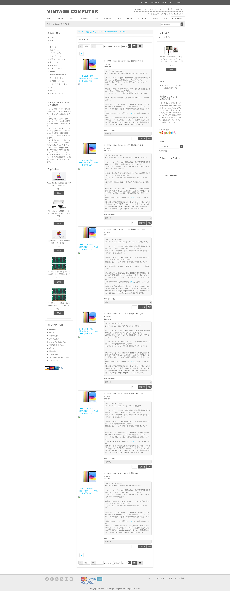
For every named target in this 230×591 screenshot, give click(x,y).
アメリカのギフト (56, 93)
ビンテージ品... (55, 53)
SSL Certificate (171, 176)
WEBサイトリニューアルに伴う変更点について (172, 86)
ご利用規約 (83, 18)
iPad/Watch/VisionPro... (59, 75)
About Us (52, 329)
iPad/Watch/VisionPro (108, 32)
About (61, 18)
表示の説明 (53, 336)
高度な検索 (163, 151)
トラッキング (54, 360)
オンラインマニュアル (57, 342)
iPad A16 (122, 32)
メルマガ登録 (54, 339)
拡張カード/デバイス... (58, 59)
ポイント (52, 348)
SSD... (52, 43)
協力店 (51, 332)
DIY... (52, 87)
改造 (119, 18)
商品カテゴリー (92, 32)
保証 (96, 18)
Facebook (52, 579)
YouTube (57, 579)
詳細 (149, 138)
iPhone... (53, 71)
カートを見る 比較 (85, 81)
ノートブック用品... (57, 68)
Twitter (47, 579)
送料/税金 (107, 18)
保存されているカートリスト (162, 2)
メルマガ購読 (164, 129)
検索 (165, 18)
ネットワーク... (55, 56)
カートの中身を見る (167, 9)
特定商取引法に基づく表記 (59, 357)
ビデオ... (53, 40)
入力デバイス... (55, 62)
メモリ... (53, 37)
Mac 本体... (54, 65)
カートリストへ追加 (86, 76)
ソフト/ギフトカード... (58, 84)
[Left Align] (134, 46)
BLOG (129, 18)
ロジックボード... (56, 78)
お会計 (178, 2)
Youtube (142, 18)
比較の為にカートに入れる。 (89, 78)
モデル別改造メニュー (57, 345)
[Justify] (140, 46)
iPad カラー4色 (109, 130)
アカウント (143, 2)
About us (166, 578)
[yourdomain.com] (80, 11)
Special (52, 90)
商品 (72, 18)
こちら (131, 113)
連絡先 (155, 18)
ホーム (49, 18)
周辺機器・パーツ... (57, 81)
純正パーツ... (54, 50)
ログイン (179, 9)
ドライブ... (54, 47)
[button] (161, 60)
